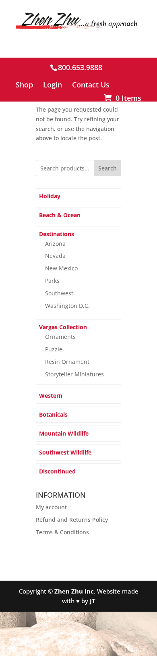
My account (51, 507)
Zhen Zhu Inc (74, 591)
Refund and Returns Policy (72, 519)
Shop (24, 85)
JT (92, 601)
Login (52, 85)
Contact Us (90, 85)
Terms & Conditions (62, 532)
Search (107, 168)
